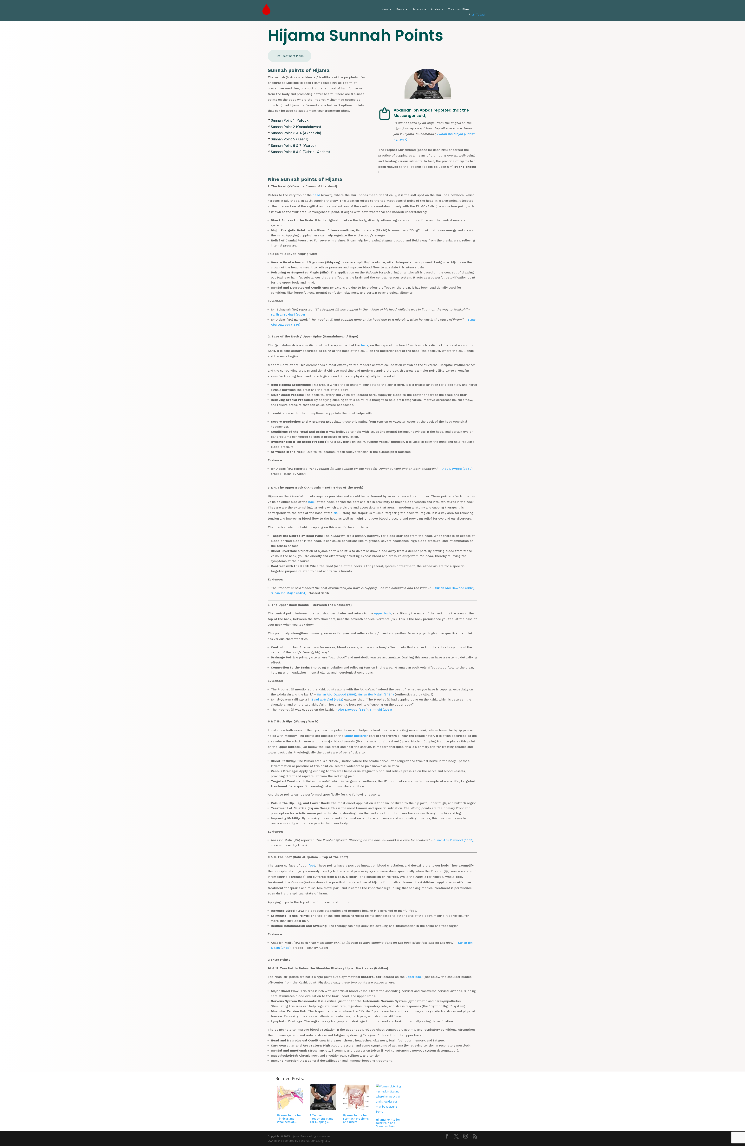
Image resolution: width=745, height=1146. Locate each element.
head (316, 195)
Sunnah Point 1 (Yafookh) (291, 120)
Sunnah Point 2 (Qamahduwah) (296, 127)
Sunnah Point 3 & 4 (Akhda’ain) (296, 133)
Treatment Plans (458, 9)
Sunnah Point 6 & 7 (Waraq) (293, 146)
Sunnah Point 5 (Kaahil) (289, 139)
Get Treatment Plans (289, 56)
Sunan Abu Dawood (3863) (453, 840)
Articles (435, 9)
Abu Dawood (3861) (353, 709)
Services (417, 9)
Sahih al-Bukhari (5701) (288, 314)
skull (337, 513)
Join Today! (478, 14)
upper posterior (356, 736)
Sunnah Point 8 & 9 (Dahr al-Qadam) (300, 152)
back (364, 345)
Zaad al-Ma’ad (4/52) (327, 699)
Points (400, 9)
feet (311, 865)
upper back (382, 613)
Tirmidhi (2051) (381, 709)
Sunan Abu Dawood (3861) (454, 588)
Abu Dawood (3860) (457, 469)
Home (384, 9)
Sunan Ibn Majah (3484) (289, 593)
